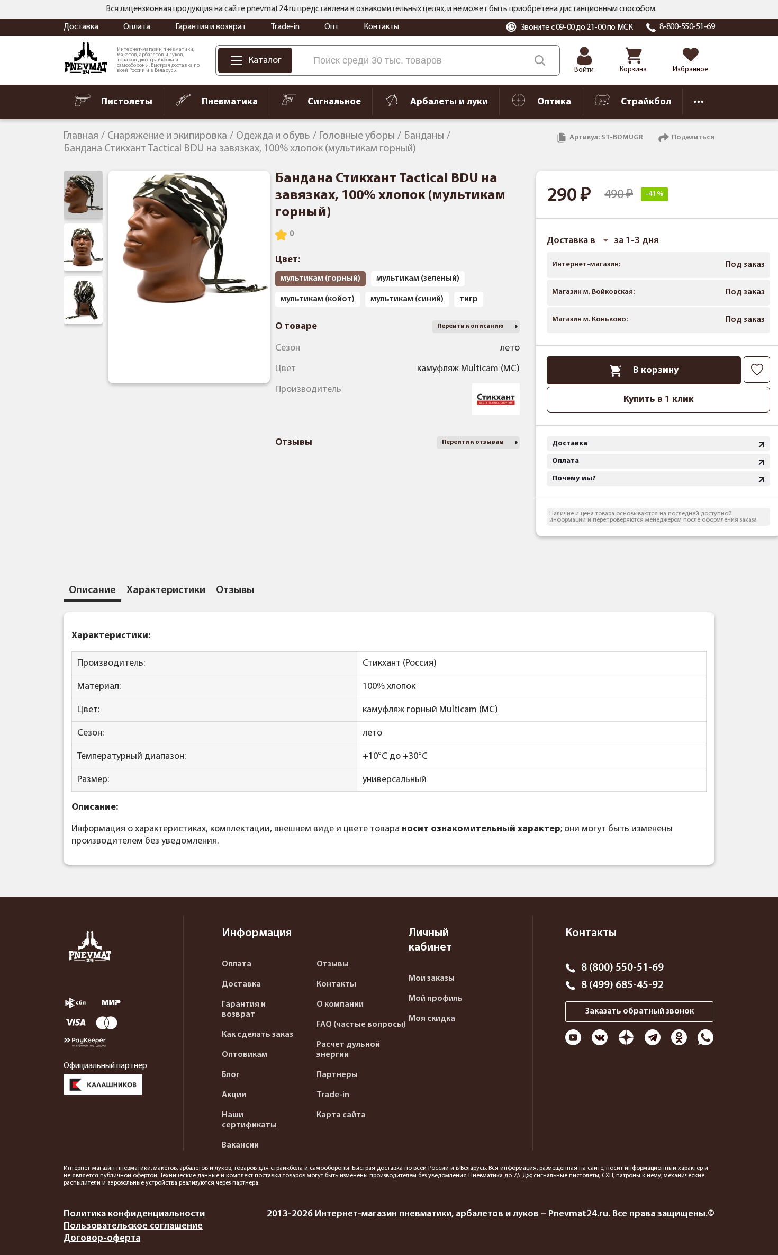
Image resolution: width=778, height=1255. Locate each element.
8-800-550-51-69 (687, 27)
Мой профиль (436, 998)
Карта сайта (341, 1115)
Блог (231, 1075)
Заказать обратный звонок (639, 1011)
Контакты (381, 27)
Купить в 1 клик (658, 400)
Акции (234, 1095)
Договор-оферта (102, 1238)
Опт (331, 27)
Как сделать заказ (257, 1034)
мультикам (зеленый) (417, 278)
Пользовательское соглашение (133, 1226)
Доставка (81, 27)
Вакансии (240, 1145)
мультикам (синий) (407, 299)
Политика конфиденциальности (134, 1214)
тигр (468, 299)
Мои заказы (432, 978)
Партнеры (337, 1075)
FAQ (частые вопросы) (361, 1024)
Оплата (136, 27)
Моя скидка (432, 1019)
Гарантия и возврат (210, 27)
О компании (340, 1004)
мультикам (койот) (318, 299)
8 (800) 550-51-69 (622, 968)
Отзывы (332, 964)
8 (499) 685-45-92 (622, 985)
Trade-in (285, 27)
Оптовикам (244, 1055)
